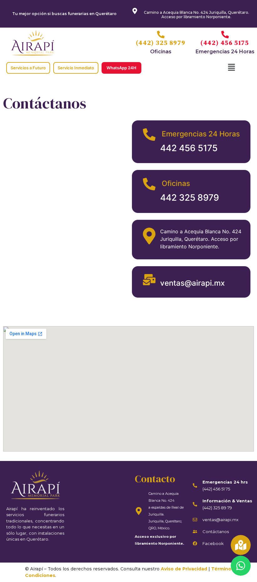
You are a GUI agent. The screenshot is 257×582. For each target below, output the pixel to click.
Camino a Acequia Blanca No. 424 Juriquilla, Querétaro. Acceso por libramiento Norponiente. (196, 14)
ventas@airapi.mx (192, 283)
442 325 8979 (189, 197)
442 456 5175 (189, 148)
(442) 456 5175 (225, 42)
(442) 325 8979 (160, 42)
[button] (231, 68)
